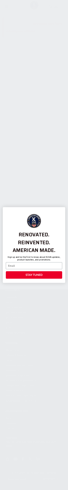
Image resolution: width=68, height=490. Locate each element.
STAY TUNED (34, 275)
